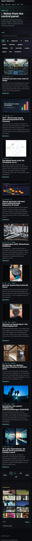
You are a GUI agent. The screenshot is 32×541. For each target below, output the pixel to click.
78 (21, 473)
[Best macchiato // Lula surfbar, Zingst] (22, 492)
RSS (18, 4)
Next (27, 475)
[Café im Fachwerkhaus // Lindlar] (9, 492)
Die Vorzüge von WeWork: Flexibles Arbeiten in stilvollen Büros (14, 367)
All (3, 41)
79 (16, 477)
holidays (5, 48)
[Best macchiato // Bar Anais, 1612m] (9, 515)
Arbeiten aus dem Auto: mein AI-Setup (15, 79)
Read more (5, 93)
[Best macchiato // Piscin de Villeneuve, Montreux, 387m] (9, 503)
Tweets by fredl (7, 526)
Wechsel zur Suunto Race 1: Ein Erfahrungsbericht (15, 325)
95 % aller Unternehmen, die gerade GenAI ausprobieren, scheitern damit (13, 450)
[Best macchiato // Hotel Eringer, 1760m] (22, 503)
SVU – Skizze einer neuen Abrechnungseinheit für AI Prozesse (13, 119)
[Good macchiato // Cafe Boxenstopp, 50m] (9, 497)
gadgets (20, 44)
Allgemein (14, 41)
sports (4, 51)
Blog (2, 4)
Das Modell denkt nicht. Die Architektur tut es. (13, 161)
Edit (22, 4)
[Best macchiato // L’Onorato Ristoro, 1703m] (22, 515)
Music (27, 41)
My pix (14, 4)
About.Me (8, 4)
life (12, 48)
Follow (27, 522)
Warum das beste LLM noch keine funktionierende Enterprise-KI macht (13, 203)
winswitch (18, 51)
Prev (5, 475)
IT (21, 41)
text (10, 51)
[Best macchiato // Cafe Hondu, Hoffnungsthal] (22, 497)
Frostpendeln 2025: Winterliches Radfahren (15, 245)
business (12, 44)
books (4, 44)
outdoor (27, 48)
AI (7, 41)
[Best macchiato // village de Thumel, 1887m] (22, 509)
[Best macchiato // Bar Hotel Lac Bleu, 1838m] (9, 509)
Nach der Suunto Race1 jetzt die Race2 (15, 286)
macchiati (19, 48)
